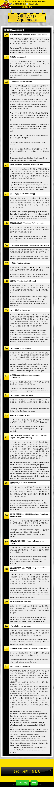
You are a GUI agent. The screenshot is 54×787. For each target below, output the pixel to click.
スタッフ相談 (23, 783)
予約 (34, 783)
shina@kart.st (33, 4)
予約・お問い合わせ (27, 771)
